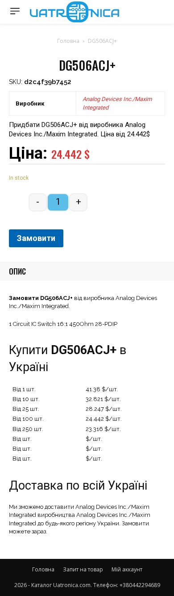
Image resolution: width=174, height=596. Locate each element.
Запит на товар (83, 569)
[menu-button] (15, 11)
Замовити (36, 238)
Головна (68, 41)
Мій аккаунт (127, 569)
